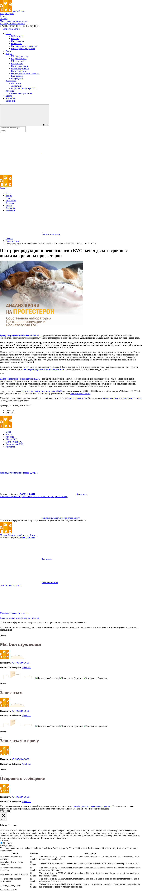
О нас (8, 33)
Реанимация (17, 76)
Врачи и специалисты (21, 93)
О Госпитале (17, 36)
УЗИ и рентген (18, 61)
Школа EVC (11, 439)
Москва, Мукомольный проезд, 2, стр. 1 (19, 473)
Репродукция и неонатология (25, 73)
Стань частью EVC (15, 444)
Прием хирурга (18, 71)
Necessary (7, 843)
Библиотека (16, 43)
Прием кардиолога (20, 68)
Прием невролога (19, 66)
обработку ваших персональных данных (92, 806)
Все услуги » (17, 78)
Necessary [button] (4, 840)
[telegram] (21, 470)
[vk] (63, 470)
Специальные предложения (24, 46)
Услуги (9, 53)
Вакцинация (17, 63)
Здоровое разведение (77, 398)
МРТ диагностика (19, 56)
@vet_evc (26, 667)
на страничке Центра (80, 393)
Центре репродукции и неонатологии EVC (44, 369)
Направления (17, 41)
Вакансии (10, 101)
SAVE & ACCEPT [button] (8, 890)
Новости (15, 38)
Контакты (10, 98)
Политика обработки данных (14, 496)
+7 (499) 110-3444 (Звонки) (12, 23)
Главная (3, 188)
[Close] (1, 641)
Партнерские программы (23, 48)
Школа (9, 96)
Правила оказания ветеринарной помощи (48, 496)
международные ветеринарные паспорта (122, 398)
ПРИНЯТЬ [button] (5, 811)
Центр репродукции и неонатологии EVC (20, 335)
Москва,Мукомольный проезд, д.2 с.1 (14, 19)
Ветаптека (16, 83)
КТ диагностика (18, 58)
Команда (10, 91)
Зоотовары (11, 81)
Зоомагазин (16, 86)
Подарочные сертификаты (23, 88)
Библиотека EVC (14, 442)
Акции (9, 51)
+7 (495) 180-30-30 (20, 663)
